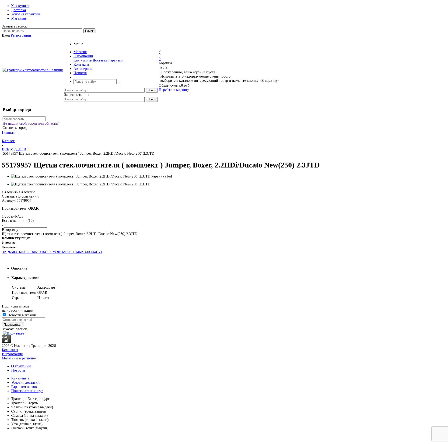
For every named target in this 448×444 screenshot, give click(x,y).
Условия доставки (25, 382)
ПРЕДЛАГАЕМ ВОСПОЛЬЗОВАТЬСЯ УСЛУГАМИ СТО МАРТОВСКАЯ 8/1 (52, 251)
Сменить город (15, 128)
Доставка (100, 60)
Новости (18, 370)
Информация (12, 354)
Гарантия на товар (25, 387)
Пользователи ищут (27, 391)
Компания (10, 350)
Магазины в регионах (19, 358)
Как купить (83, 60)
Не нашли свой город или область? (31, 123)
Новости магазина (22, 315)
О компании (21, 366)
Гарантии (115, 60)
